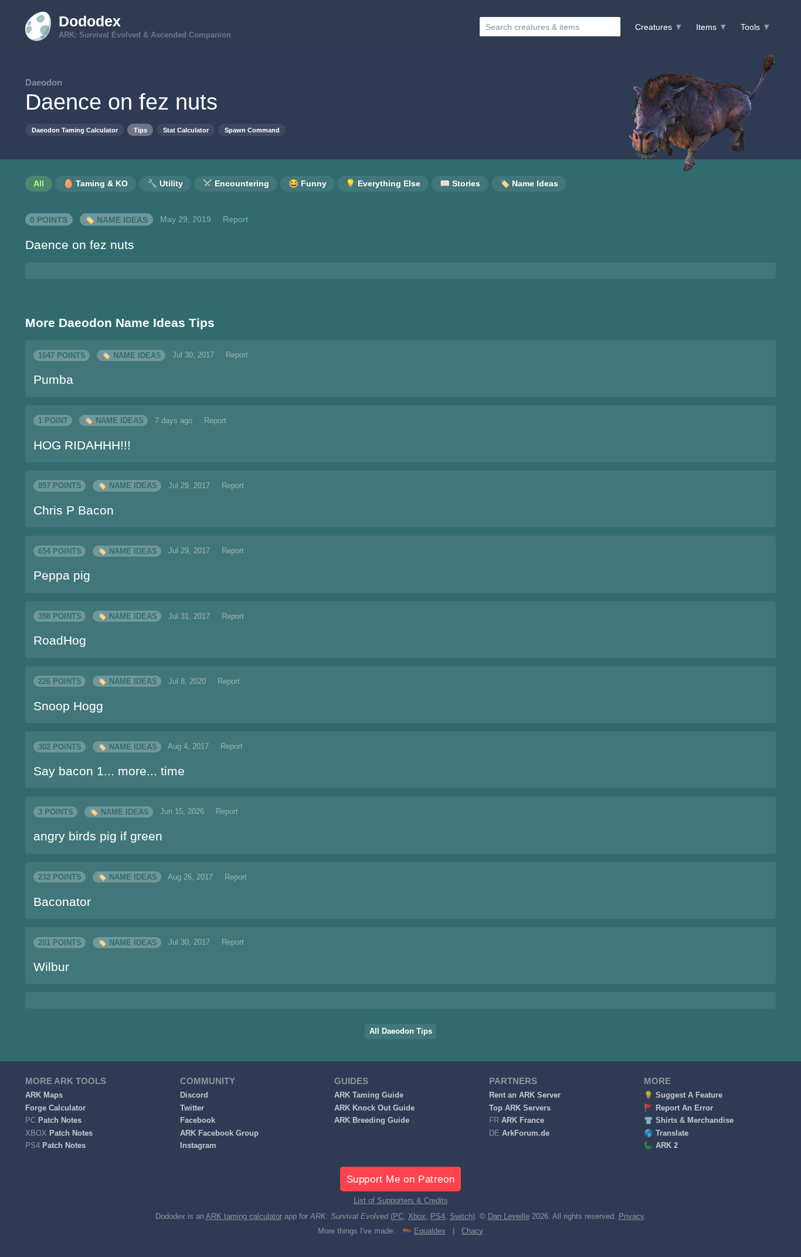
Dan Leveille (509, 1216)
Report (235, 219)
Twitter (192, 1108)
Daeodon (43, 82)
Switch (461, 1216)
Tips (140, 130)
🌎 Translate (666, 1133)
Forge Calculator (55, 1108)
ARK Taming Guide (368, 1095)
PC (398, 1216)
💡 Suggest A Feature (683, 1095)
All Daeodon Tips (400, 1031)
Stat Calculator (186, 130)
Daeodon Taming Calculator (75, 130)
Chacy (472, 1231)
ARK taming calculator (244, 1216)
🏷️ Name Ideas (116, 219)
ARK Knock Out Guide (374, 1108)
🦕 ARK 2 (661, 1146)
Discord (194, 1095)
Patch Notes (60, 1120)
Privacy (631, 1216)
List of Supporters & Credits (401, 1201)
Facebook (197, 1120)
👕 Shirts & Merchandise (689, 1120)
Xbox (417, 1216)
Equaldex (430, 1231)
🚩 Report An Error (678, 1108)
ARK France (522, 1120)
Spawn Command (252, 130)
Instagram (198, 1146)
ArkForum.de (525, 1133)
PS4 (437, 1216)
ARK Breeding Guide (371, 1120)
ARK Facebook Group (219, 1133)
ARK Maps (44, 1095)
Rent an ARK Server (525, 1095)
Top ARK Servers (520, 1108)
